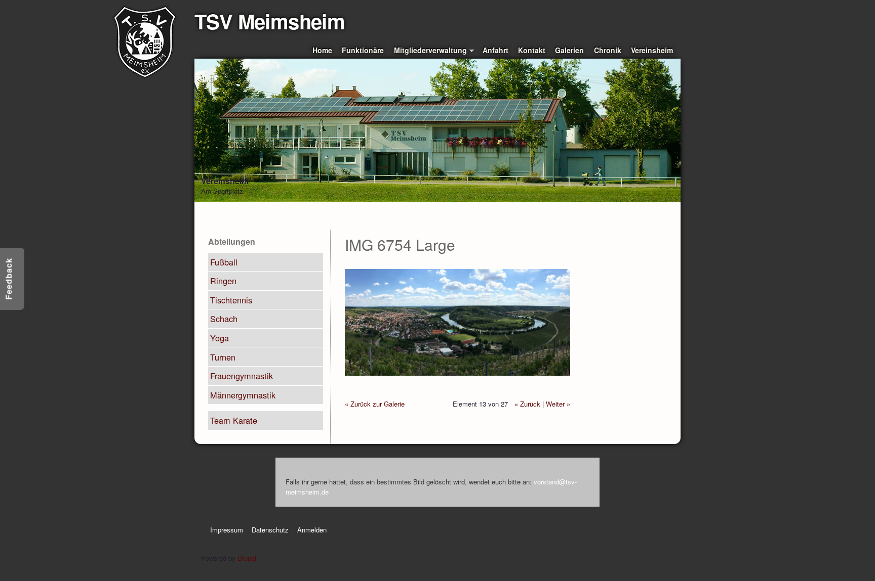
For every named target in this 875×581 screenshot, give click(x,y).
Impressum (226, 529)
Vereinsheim (652, 50)
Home (322, 50)
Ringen (223, 281)
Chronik (607, 50)
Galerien (569, 50)
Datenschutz (270, 529)
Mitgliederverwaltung (430, 51)
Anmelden (312, 529)
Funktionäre (363, 50)
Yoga (219, 338)
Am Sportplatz (222, 191)
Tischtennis (231, 300)
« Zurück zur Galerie (375, 404)
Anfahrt (495, 50)
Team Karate (233, 420)
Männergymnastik (242, 395)
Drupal (246, 558)
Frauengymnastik (241, 376)
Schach (223, 318)
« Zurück (527, 404)
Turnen (222, 357)
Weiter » (558, 404)
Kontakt (531, 50)
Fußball (223, 262)
